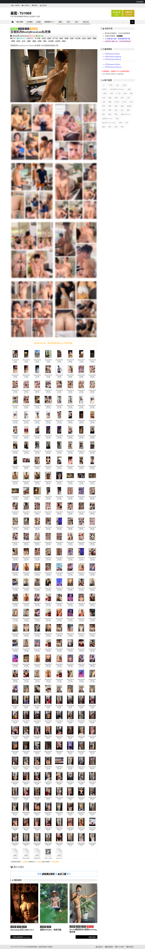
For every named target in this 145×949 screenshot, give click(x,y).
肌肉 (116, 110)
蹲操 (120, 122)
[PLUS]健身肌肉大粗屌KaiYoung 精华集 (83, 930)
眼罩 (109, 106)
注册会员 (44, 5)
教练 (131, 93)
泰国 (60, 22)
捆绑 (125, 93)
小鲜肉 (104, 93)
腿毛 (116, 114)
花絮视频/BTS (48, 22)
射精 (129, 89)
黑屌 (109, 127)
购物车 (35, 5)
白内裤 (117, 102)
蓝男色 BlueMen (107, 118)
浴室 (103, 102)
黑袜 (122, 127)
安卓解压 (131, 947)
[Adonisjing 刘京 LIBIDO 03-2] (24, 903)
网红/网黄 (19, 22)
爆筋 (109, 102)
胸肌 (128, 110)
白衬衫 (124, 102)
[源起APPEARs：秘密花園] (54, 903)
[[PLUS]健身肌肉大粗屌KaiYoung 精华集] (83, 903)
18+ (103, 85)
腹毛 (103, 114)
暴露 (109, 98)
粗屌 (116, 106)
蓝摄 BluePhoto (126, 114)
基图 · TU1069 (20, 13)
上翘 (117, 85)
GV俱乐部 (26, 5)
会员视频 (14, 29)
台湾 (68, 22)
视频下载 (40, 36)
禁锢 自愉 (92, 937)
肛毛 (122, 110)
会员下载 (62, 874)
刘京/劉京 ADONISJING (117, 89)
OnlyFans (22, 38)
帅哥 (111, 93)
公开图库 (30, 22)
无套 (103, 98)
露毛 (103, 127)
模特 (122, 98)
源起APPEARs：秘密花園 (50, 929)
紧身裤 (129, 106)
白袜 (131, 102)
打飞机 (118, 93)
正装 (128, 98)
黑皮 (116, 127)
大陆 (76, 22)
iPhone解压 (120, 947)
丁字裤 (110, 85)
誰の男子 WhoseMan (109, 122)
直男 (103, 106)
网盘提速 (110, 947)
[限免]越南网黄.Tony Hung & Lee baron (22, 937)
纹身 (103, 110)
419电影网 (16, 5)
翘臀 (109, 110)
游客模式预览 (48, 874)
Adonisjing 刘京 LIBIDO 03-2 (22, 929)
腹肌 (109, 114)
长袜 (126, 122)
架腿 (116, 98)
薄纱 (117, 118)
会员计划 (86, 22)
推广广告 (90, 927)
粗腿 (122, 106)
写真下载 (32, 36)
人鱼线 (124, 85)
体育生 (104, 89)
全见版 (38, 22)
